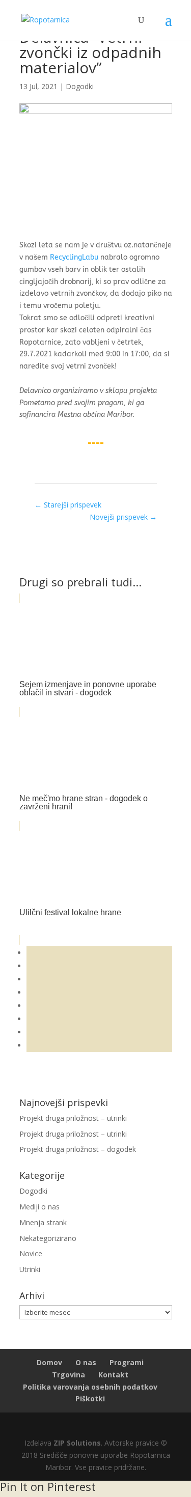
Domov (49, 1362)
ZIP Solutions (77, 1443)
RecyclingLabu (74, 257)
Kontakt (113, 1374)
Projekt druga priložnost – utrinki (73, 1118)
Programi (127, 1362)
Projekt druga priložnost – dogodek (77, 1149)
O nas (85, 1362)
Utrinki (29, 1269)
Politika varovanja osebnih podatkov (90, 1387)
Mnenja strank (43, 1222)
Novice (30, 1253)
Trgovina (68, 1374)
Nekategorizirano (47, 1238)
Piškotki (90, 1398)
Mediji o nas (39, 1206)
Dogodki (80, 86)
